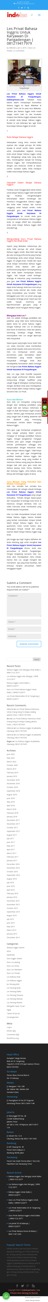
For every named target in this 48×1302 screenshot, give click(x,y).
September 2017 (13, 831)
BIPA (9, 951)
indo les (22, 1248)
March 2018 (11, 809)
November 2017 (13, 824)
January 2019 (12, 776)
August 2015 (12, 915)
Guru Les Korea (13, 966)
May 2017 (11, 846)
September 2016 (13, 875)
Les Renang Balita (14, 991)
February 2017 (12, 857)
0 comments (19, 51)
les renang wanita (14, 1254)
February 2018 (12, 813)
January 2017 (12, 860)
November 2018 (13, 783)
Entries (11, 1031)
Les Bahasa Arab (13, 977)
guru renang (11, 1275)
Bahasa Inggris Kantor (15, 947)
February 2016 (12, 893)
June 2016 (11, 886)
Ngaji (9, 1010)
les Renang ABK (13, 984)
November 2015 (13, 904)
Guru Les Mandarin (14, 969)
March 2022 (11, 761)
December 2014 (13, 937)
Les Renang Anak (14, 988)
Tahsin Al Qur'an (13, 1013)
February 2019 (12, 772)
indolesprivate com (30, 1272)
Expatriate (11, 955)
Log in (9, 1027)
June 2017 (11, 842)
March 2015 (11, 930)
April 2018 (11, 805)
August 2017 (12, 835)
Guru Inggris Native (14, 958)
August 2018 (12, 794)
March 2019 (11, 769)
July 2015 (10, 919)
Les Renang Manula (15, 999)
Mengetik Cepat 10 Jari (16, 1006)
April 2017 (11, 849)
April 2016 (11, 890)
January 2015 (12, 934)
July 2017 (10, 838)
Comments (13, 1034)
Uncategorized (12, 1017)
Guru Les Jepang (13, 962)
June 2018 (11, 798)
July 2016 (10, 882)
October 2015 (12, 908)
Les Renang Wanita (14, 1002)
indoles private (12, 1248)
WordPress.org (13, 1038)
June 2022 (11, 754)
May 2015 (11, 926)
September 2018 (13, 791)
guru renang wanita (14, 1272)
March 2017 (11, 853)
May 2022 (11, 758)
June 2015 (11, 923)
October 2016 (12, 871)
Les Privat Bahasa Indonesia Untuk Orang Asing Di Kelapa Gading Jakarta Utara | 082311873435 (23, 712)
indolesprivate (12, 1260)
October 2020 (12, 765)
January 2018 (12, 816)
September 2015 (13, 912)
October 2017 (12, 827)
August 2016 (12, 879)
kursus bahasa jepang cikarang (23, 1257)
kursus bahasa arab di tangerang (26, 1269)
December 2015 (13, 901)
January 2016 (12, 897)
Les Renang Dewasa (15, 995)
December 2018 (13, 780)
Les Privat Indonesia (30, 1251)
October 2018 (12, 787)
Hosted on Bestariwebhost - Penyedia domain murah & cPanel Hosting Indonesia (32, 1297)
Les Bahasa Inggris (14, 980)
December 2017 (13, 820)
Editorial (12, 48)
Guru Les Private (13, 973)
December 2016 (13, 864)
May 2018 (11, 802)
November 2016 (13, 868)
